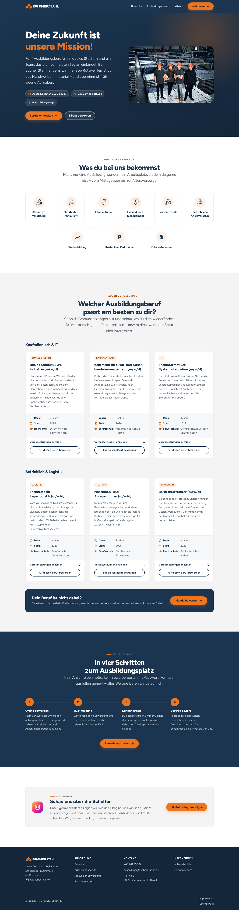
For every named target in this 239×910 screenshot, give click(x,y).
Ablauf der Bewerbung (88, 875)
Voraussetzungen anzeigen (46, 442)
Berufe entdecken (41, 115)
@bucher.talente (40, 879)
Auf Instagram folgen (191, 807)
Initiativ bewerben (186, 600)
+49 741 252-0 (132, 864)
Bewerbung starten (117, 743)
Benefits (136, 6)
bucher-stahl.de (182, 864)
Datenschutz (206, 903)
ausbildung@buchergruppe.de (141, 870)
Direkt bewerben (80, 115)
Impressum (205, 898)
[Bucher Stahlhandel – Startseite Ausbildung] (42, 6)
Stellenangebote (182, 870)
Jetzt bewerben (200, 6)
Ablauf (179, 6)
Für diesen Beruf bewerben (54, 450)
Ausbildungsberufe (158, 6)
